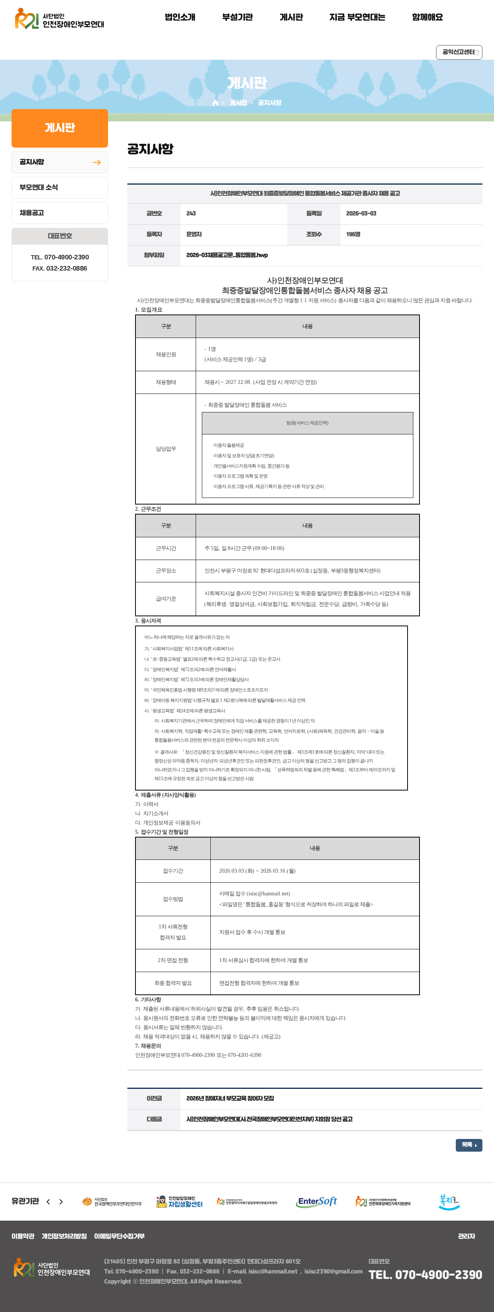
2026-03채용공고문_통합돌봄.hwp (226, 255)
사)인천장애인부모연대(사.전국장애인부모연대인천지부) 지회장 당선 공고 (269, 1119)
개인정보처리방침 (64, 1236)
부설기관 (237, 18)
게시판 (291, 18)
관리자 (466, 1236)
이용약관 (23, 1236)
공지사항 (269, 103)
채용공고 (32, 213)
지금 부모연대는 (357, 18)
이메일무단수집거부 (119, 1236)
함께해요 (427, 18)
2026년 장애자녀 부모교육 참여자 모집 (230, 1099)
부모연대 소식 (39, 187)
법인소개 (180, 18)
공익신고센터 (459, 52)
